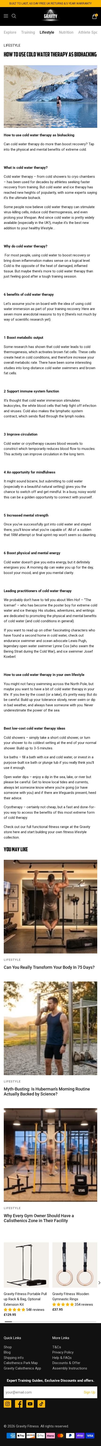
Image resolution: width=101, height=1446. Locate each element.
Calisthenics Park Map (21, 1363)
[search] (14, 16)
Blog (7, 1352)
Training (28, 32)
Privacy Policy (63, 1352)
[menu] (6, 16)
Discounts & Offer (66, 1363)
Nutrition (66, 32)
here (16, 832)
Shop (8, 1347)
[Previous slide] (5, 1282)
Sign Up (89, 1392)
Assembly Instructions (69, 1368)
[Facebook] (19, 1404)
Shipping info (14, 1358)
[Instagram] (7, 1404)
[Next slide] (96, 1282)
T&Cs (56, 1347)
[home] (50, 16)
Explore (10, 32)
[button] (15, 1310)
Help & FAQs (62, 1358)
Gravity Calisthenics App (22, 1368)
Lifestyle (47, 32)
